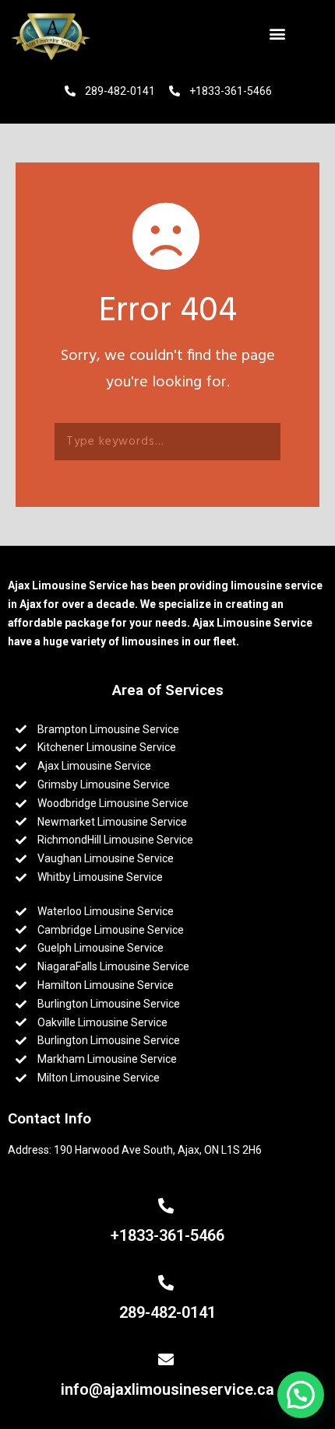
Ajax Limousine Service (68, 585)
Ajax (31, 604)
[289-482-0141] (168, 1283)
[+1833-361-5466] (168, 1206)
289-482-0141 (167, 1312)
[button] (279, 33)
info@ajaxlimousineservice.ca (167, 1389)
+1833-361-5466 (167, 1235)
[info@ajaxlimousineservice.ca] (168, 1360)
